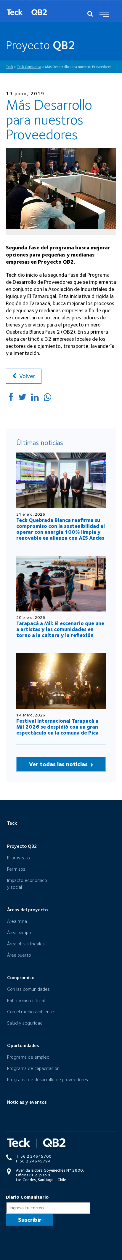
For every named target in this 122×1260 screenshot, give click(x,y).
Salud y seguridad (25, 1023)
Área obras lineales (26, 944)
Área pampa (19, 932)
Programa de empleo (28, 1057)
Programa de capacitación (33, 1068)
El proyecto (18, 858)
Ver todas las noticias (59, 764)
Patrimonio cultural (26, 1000)
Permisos (16, 869)
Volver (26, 376)
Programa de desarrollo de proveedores (47, 1079)
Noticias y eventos (27, 1102)
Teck (12, 823)
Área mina (17, 921)
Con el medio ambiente (30, 1011)
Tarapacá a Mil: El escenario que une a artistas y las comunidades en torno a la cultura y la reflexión (60, 629)
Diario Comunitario (27, 1197)
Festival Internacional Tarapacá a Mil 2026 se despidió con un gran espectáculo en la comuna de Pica (57, 727)
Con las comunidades (28, 989)
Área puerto (19, 955)
